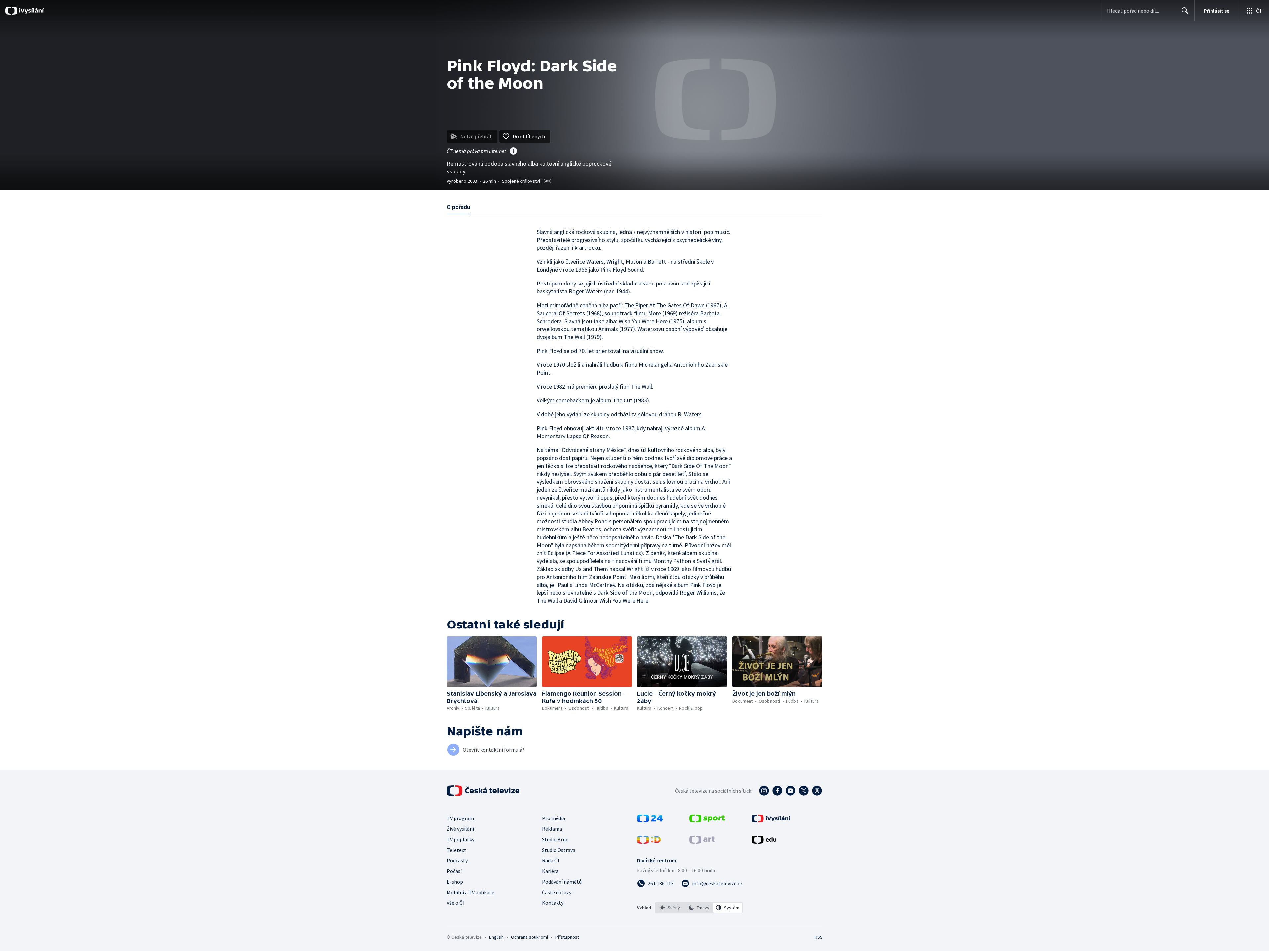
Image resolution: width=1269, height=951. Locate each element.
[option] (670, 908)
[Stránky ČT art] (702, 841)
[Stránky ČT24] (650, 820)
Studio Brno (555, 839)
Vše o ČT (456, 902)
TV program (460, 818)
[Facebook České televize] (777, 790)
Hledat (1185, 10)
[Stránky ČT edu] (764, 841)
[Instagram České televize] (764, 790)
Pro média (553, 818)
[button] (492, 661)
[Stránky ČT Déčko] (649, 841)
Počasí (454, 871)
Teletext (456, 850)
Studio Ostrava (558, 850)
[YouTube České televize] (790, 790)
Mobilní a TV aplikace (470, 892)
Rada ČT (551, 860)
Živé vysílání (460, 828)
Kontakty (552, 902)
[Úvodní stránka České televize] (484, 790)
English (496, 937)
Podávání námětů (562, 881)
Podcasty (457, 860)
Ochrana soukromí (529, 937)
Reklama (552, 828)
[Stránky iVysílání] (771, 820)
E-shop (455, 881)
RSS (819, 937)
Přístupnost (567, 937)
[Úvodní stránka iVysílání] (30, 11)
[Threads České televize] (817, 790)
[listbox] (699, 907)
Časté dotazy (556, 892)
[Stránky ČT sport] (707, 820)
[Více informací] (513, 151)
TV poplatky (460, 839)
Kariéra (550, 871)
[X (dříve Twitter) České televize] (803, 790)
